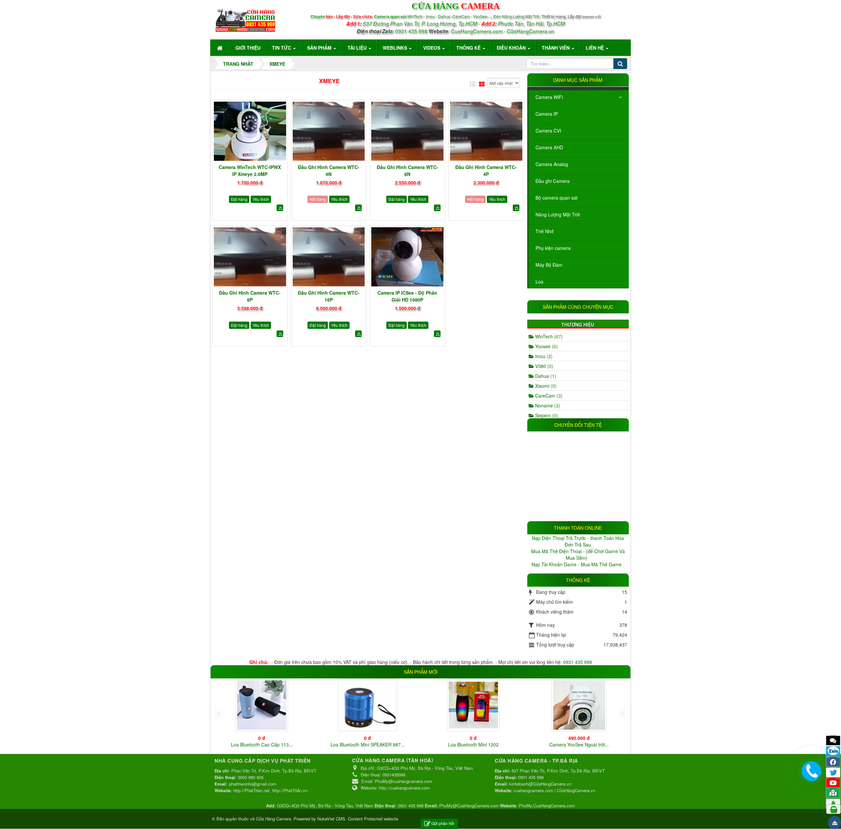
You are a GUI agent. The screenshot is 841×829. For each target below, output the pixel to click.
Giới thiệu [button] (248, 47)
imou (543, 356)
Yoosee (546, 346)
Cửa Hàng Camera (273, 819)
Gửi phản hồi (442, 823)
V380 (543, 366)
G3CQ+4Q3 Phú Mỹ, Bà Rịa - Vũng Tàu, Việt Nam (325, 805)
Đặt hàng (239, 199)
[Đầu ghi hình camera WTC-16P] (329, 256)
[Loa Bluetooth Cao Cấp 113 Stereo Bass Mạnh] (262, 705)
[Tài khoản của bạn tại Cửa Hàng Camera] (833, 803)
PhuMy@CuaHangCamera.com (469, 805)
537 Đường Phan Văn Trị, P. (394, 23)
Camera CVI (548, 130)
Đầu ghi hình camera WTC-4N (328, 170)
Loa (539, 281)
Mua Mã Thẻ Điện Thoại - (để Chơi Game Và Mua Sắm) (578, 554)
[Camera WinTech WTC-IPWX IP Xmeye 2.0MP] (250, 131)
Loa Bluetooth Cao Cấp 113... (262, 744)
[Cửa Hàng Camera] (245, 18)
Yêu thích (261, 199)
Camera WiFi (549, 97)
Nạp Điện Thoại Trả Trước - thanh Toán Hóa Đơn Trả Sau (578, 541)
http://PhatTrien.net (251, 790)
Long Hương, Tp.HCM (452, 23)
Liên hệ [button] (595, 47)
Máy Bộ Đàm (548, 264)
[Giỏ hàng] (833, 809)
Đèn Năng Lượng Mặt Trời (516, 16)
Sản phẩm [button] (320, 47)
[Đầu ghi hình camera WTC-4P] (486, 131)
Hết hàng (317, 199)
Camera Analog (551, 164)
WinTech (415, 16)
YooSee (480, 16)
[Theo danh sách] (472, 84)
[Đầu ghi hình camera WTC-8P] (250, 256)
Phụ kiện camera (553, 248)
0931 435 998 (411, 31)
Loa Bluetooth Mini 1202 (473, 744)
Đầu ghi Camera (552, 181)
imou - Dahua (438, 16)
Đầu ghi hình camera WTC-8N (407, 170)
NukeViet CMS (331, 819)
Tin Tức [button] (282, 47)
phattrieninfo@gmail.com (252, 784)
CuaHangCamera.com (477, 31)
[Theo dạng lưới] (482, 84)
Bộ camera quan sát (556, 197)
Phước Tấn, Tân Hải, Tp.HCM (531, 23)
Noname (547, 405)
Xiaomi (545, 385)
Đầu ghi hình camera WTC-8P (250, 296)
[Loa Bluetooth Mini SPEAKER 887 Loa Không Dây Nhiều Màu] (367, 705)
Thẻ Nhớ (544, 231)
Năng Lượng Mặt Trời (557, 214)
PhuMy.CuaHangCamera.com (547, 805)
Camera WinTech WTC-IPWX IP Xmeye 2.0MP (250, 170)
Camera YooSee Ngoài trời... (579, 744)
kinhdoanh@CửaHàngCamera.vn (540, 784)
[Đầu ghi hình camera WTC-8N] (407, 131)
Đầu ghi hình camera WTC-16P (328, 296)
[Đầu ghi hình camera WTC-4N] (329, 131)
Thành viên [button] (556, 47)
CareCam (461, 16)
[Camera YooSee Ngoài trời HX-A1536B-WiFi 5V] (579, 705)
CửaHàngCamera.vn (530, 31)
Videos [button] (432, 47)
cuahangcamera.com (533, 790)
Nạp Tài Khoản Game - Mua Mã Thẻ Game (577, 564)
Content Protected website (373, 819)
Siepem (546, 415)
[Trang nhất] (220, 47)
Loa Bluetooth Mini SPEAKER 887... (367, 744)
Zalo (833, 750)
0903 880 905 (250, 777)
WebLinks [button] (395, 47)
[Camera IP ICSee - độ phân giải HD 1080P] (407, 256)
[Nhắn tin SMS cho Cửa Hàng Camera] (833, 740)
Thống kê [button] (469, 47)
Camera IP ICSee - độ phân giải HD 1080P (407, 296)
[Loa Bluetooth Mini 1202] (473, 705)
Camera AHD (549, 147)
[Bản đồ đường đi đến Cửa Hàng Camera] (833, 792)
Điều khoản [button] (512, 47)
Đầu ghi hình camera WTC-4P (486, 170)
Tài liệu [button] (358, 47)
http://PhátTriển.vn (289, 790)
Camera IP (546, 113)
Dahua (545, 376)
